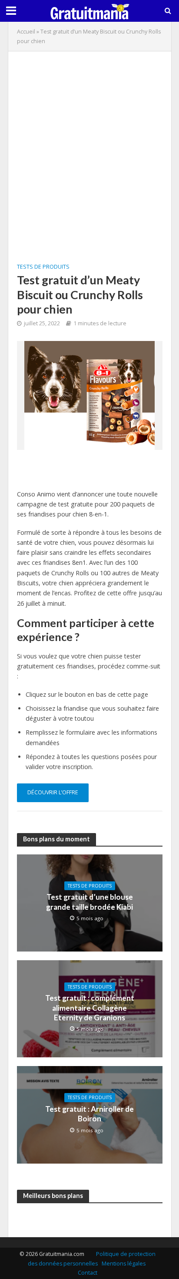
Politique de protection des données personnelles (92, 1258)
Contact (87, 1272)
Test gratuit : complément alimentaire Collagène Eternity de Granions (89, 1007)
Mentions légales (124, 1263)
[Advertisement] (89, 150)
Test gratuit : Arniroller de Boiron (89, 1113)
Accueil (26, 31)
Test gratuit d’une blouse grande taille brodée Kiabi (89, 901)
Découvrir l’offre (52, 792)
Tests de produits (43, 266)
